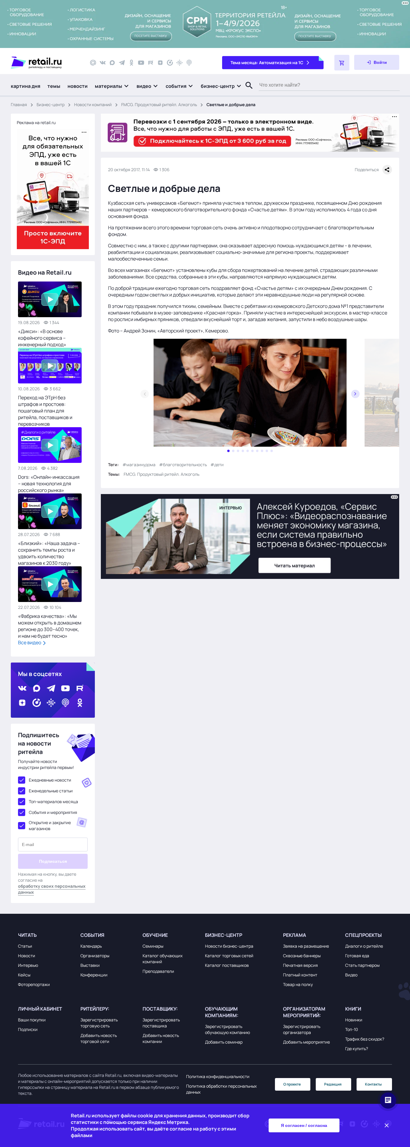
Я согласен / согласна (304, 1125)
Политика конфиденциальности (217, 1076)
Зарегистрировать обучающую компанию (227, 1029)
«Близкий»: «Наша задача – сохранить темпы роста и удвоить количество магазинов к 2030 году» (49, 553)
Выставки (90, 965)
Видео (351, 975)
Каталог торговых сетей (229, 955)
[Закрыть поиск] (246, 91)
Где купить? (356, 1048)
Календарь (91, 946)
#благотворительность (183, 464)
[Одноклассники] (131, 62)
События (92, 935)
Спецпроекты (363, 935)
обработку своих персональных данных (52, 889)
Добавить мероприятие (306, 1042)
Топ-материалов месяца (53, 801)
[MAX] (112, 62)
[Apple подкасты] (189, 62)
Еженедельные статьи (51, 791)
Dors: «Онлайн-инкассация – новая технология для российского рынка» (49, 483)
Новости (26, 955)
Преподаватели (158, 971)
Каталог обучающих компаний (162, 958)
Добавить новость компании (161, 1038)
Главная (19, 104)
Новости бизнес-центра (229, 946)
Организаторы (94, 955)
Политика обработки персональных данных (221, 1089)
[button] (112, 86)
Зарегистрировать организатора (301, 1029)
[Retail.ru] (45, 63)
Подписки (28, 1029)
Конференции (93, 975)
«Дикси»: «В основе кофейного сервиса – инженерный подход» (42, 338)
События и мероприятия (53, 812)
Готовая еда (357, 955)
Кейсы (24, 975)
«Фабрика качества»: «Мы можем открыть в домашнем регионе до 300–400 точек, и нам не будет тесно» (49, 626)
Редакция (333, 1084)
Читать (27, 935)
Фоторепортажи (34, 984)
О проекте (292, 1084)
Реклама (294, 935)
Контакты (373, 1084)
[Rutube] (151, 62)
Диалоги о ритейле (364, 946)
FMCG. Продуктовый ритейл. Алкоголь (159, 104)
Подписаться (53, 861)
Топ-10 (351, 1029)
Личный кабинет (40, 1008)
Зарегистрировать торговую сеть (99, 1023)
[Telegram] (122, 62)
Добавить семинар (224, 1042)
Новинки (353, 1020)
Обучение (155, 935)
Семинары (153, 946)
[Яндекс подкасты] (170, 62)
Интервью (28, 965)
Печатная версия (300, 965)
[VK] (103, 62)
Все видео (30, 642)
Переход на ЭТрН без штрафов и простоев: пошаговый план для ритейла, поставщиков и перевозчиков (45, 410)
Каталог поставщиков (227, 965)
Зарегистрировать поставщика (161, 1023)
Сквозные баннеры (302, 955)
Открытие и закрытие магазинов (50, 825)
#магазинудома (138, 464)
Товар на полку (298, 984)
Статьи (25, 946)
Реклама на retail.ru (36, 122)
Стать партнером (362, 965)
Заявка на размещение (306, 946)
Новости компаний (93, 104)
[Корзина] (341, 62)
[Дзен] (160, 62)
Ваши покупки (32, 1020)
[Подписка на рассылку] (93, 62)
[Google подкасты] (179, 62)
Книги (353, 1008)
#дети (217, 464)
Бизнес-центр (51, 104)
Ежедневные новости (50, 780)
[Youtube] (141, 62)
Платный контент (300, 975)
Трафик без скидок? (364, 1039)
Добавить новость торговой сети (98, 1038)
